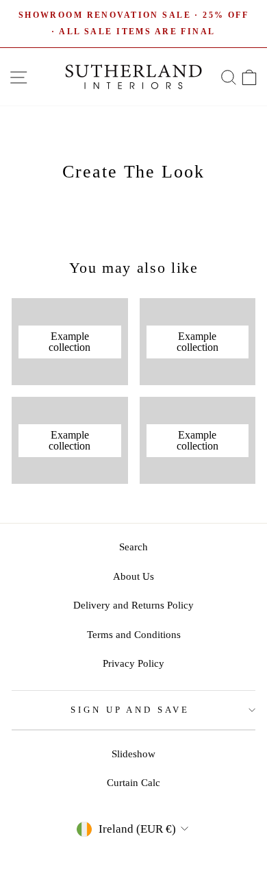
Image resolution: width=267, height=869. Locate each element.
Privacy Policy (133, 663)
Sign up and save (130, 710)
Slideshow (133, 753)
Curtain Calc (133, 782)
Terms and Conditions (134, 634)
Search (133, 546)
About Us (133, 576)
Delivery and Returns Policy (133, 605)
